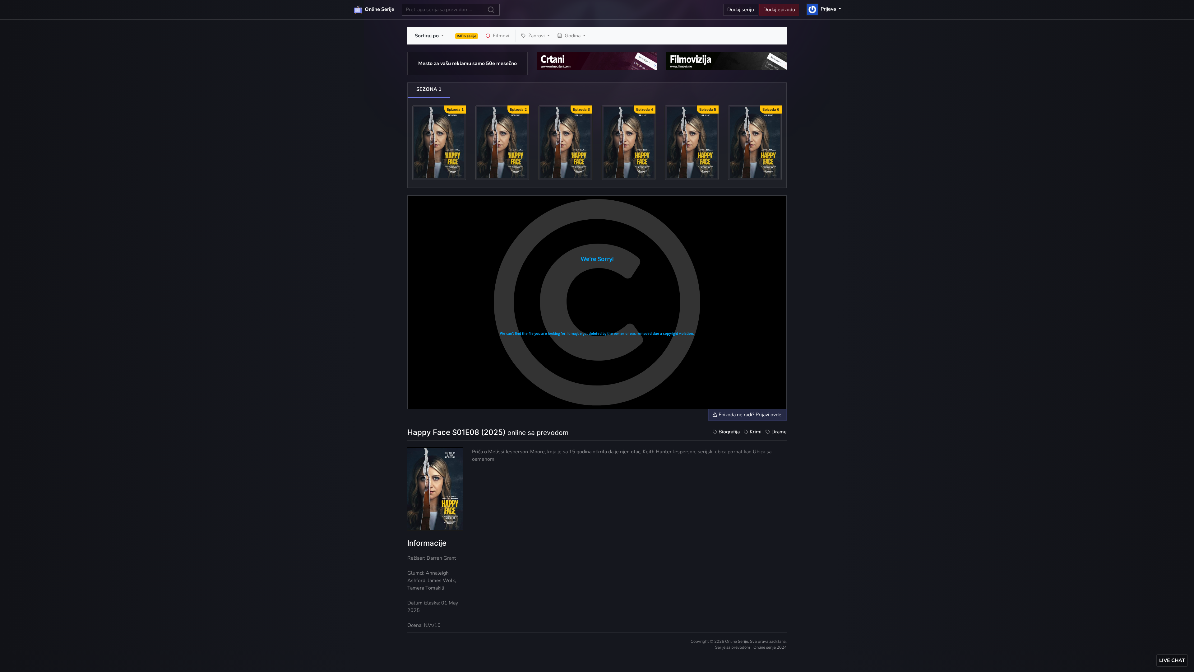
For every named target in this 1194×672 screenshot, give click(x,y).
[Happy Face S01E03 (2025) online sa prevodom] (565, 142)
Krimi (755, 431)
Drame (779, 431)
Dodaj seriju (740, 9)
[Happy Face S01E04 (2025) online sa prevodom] (628, 142)
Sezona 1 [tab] (429, 89)
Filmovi (500, 35)
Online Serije (378, 9)
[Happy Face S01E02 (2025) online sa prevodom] (502, 142)
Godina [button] (572, 35)
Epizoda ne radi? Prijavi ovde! (750, 414)
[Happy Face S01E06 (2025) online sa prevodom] (754, 142)
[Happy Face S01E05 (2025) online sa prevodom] (691, 142)
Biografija (729, 431)
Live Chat (1172, 660)
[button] (824, 9)
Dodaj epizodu (779, 9)
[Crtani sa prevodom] (597, 60)
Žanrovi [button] (536, 35)
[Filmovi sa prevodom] (726, 60)
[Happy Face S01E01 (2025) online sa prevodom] (439, 142)
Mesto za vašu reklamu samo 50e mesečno (467, 63)
